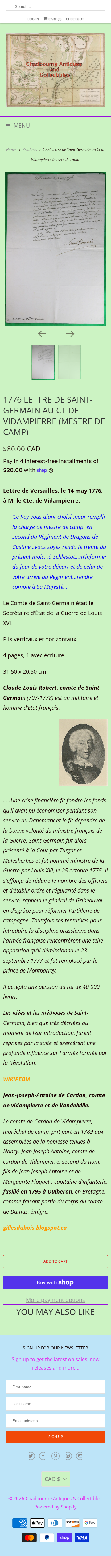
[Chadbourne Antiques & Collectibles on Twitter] (31, 1456)
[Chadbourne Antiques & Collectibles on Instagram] (68, 1456)
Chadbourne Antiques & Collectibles (63, 1498)
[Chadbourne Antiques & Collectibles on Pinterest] (55, 1456)
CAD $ (52, 1479)
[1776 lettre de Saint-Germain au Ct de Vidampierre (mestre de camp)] (55, 249)
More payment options (55, 1299)
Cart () (54, 18)
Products (30, 149)
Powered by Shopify (55, 1507)
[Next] (69, 333)
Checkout (75, 18)
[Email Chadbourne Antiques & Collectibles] (80, 1456)
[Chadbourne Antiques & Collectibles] (55, 72)
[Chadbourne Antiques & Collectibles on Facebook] (43, 1456)
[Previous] (41, 333)
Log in (33, 18)
